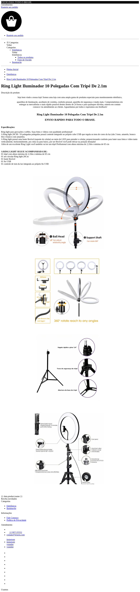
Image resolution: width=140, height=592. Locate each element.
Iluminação (17, 62)
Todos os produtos (25, 57)
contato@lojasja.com (16, 535)
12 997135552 (15, 532)
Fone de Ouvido (25, 60)
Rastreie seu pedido (9, 7)
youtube (10, 544)
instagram (11, 539)
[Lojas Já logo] (11, 31)
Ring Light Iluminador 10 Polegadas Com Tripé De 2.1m (31, 79)
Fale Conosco (12, 518)
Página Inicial (12, 69)
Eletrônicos (17, 50)
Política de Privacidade (16, 520)
